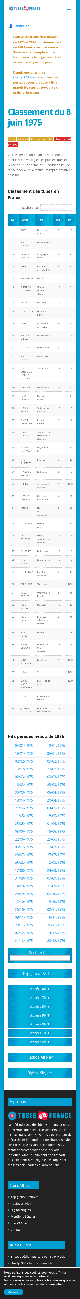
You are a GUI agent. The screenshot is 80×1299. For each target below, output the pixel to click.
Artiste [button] (25, 219)
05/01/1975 (24, 745)
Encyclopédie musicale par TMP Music (38, 1256)
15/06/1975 (56, 831)
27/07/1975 (56, 854)
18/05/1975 (56, 815)
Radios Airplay (40, 1057)
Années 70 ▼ (40, 998)
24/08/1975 (56, 870)
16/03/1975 (24, 784)
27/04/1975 (24, 808)
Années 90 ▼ (40, 1015)
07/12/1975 (24, 932)
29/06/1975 (56, 839)
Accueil (12, 139)
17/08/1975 (24, 870)
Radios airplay (21, 1203)
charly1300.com (24, 77)
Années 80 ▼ (40, 1006)
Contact (16, 1230)
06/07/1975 (24, 847)
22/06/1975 (24, 839)
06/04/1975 (56, 792)
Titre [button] (41, 219)
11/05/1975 (24, 815)
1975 (46, 155)
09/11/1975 (24, 917)
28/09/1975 (24, 893)
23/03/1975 (56, 784)
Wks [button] (58, 219)
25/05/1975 (24, 823)
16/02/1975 (24, 769)
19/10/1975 (56, 901)
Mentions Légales (23, 1216)
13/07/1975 (56, 847)
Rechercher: (30, 207)
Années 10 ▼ (40, 1033)
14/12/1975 (56, 932)
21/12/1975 (24, 940)
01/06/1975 (56, 823)
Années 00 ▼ (40, 1024)
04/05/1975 (56, 808)
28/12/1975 (56, 940)
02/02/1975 (24, 761)
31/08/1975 (24, 878)
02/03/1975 (24, 776)
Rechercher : (40, 952)
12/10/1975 (24, 901)
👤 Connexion (19, 26)
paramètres (55, 1284)
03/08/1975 (24, 862)
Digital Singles (40, 1072)
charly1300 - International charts (34, 1263)
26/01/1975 (56, 753)
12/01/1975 (56, 745)
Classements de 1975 (41, 139)
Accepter (13, 1292)
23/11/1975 (24, 925)
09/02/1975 (56, 761)
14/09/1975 (24, 886)
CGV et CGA (19, 1223)
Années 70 (23, 139)
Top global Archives (40, 973)
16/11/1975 (56, 917)
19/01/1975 (24, 753)
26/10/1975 (24, 909)
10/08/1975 (56, 862)
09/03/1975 (56, 776)
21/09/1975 (56, 886)
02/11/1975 (56, 909)
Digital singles (21, 1210)
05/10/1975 (56, 893)
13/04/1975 (24, 800)
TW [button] (12, 219)
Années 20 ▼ (40, 1042)
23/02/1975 (56, 769)
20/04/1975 (56, 800)
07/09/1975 (56, 878)
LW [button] (69, 219)
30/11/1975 (56, 925)
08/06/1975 (24, 831)
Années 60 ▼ (40, 989)
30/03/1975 (24, 792)
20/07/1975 (24, 854)
